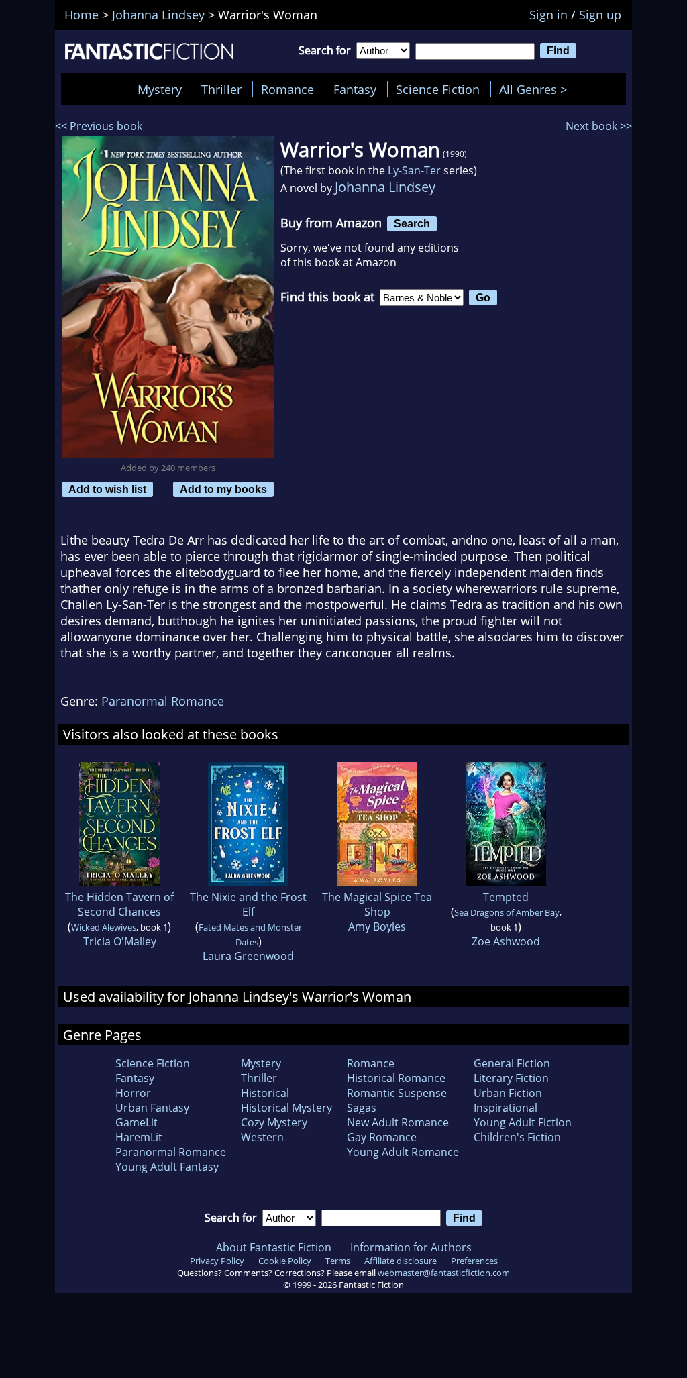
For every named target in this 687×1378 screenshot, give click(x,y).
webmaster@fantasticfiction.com (444, 1273)
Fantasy (354, 89)
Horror (133, 1092)
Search (412, 223)
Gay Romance (382, 1137)
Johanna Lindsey (385, 187)
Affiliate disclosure (400, 1261)
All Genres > (536, 89)
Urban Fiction (508, 1092)
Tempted (506, 897)
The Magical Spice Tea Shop (377, 904)
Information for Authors (411, 1247)
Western (262, 1137)
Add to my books (223, 489)
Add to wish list (107, 489)
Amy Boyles (377, 926)
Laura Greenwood (248, 956)
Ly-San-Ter (414, 170)
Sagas (361, 1107)
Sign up (600, 15)
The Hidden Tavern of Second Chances (119, 904)
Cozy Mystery (274, 1122)
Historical (265, 1092)
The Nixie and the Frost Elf (248, 904)
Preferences (474, 1261)
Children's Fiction (517, 1137)
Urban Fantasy (152, 1107)
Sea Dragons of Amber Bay (507, 912)
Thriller (221, 89)
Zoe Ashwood (506, 941)
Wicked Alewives (103, 927)
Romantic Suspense (397, 1092)
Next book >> (599, 126)
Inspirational (505, 1107)
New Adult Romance (398, 1122)
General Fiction (512, 1063)
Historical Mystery (286, 1107)
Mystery (160, 89)
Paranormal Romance (162, 701)
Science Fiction (438, 89)
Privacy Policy (217, 1261)
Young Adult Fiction (523, 1122)
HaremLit (138, 1137)
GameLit (136, 1122)
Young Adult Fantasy (167, 1166)
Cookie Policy (284, 1261)
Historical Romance (396, 1078)
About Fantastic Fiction (273, 1247)
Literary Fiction (511, 1078)
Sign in (548, 15)
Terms (337, 1261)
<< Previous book (98, 126)
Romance (287, 89)
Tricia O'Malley (119, 941)
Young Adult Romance (403, 1152)
